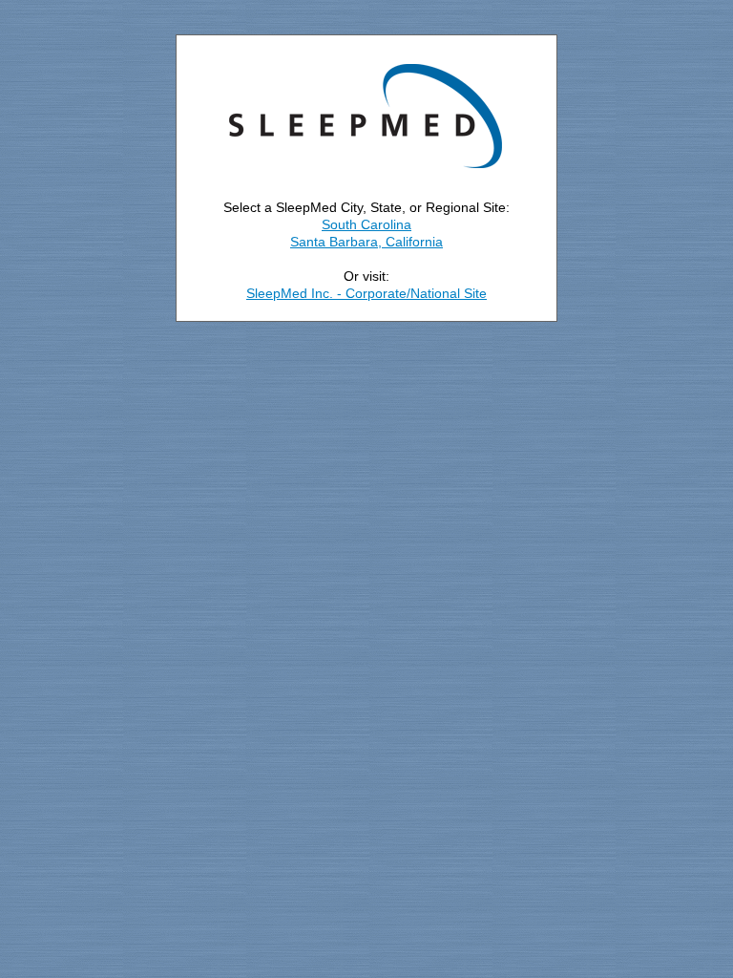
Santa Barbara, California (366, 241)
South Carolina (366, 224)
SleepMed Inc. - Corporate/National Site (366, 293)
